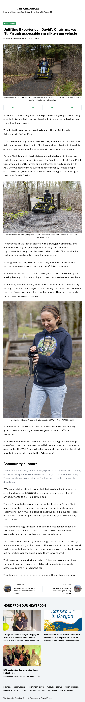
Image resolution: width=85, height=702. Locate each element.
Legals (59, 687)
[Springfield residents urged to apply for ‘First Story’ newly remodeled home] (22, 620)
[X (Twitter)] (32, 107)
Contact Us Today (67, 690)
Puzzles (50, 687)
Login (54, 690)
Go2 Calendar (19, 687)
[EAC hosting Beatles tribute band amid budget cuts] (22, 655)
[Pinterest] (52, 107)
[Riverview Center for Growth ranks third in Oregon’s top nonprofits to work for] (63, 620)
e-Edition (7, 687)
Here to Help (9, 24)
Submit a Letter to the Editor (15, 690)
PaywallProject (46, 698)
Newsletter (35, 690)
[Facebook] (13, 107)
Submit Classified (72, 687)
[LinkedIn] (72, 107)
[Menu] (81, 10)
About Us (46, 690)
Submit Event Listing (36, 687)
